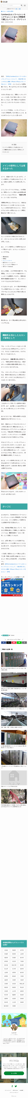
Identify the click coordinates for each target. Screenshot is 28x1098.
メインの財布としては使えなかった (13, 147)
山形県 (22, 954)
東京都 (6, 965)
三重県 (22, 976)
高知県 (22, 994)
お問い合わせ (15, 1090)
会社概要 (21, 1090)
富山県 (6, 968)
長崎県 (22, 998)
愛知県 (14, 976)
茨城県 (14, 957)
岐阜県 (22, 972)
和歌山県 (22, 983)
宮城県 (6, 954)
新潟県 (22, 965)
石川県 (14, 968)
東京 (17, 8)
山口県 (14, 991)
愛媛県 (14, 994)
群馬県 (6, 961)
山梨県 (6, 972)
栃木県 (22, 957)
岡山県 (22, 987)
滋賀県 (6, 980)
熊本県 (6, 1002)
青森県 (14, 950)
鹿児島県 (6, 1006)
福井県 (22, 968)
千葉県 (22, 961)
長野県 (14, 972)
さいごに (6, 152)
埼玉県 (14, 961)
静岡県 (6, 976)
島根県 (14, 987)
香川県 (6, 994)
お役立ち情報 (5, 635)
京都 (20, 8)
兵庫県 (6, 983)
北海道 (6, 950)
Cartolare (12, 635)
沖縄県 (14, 1006)
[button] (3, 642)
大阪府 (22, 980)
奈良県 (14, 983)
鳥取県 (6, 987)
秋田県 (14, 954)
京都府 (14, 980)
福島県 (6, 957)
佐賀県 (14, 998)
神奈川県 (14, 965)
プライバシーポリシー (14, 1092)
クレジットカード (7, 260)
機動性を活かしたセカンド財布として (14, 149)
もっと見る (14, 1073)
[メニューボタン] (24, 5)
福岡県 (6, 998)
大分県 (14, 1002)
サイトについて (8, 1090)
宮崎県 (22, 1002)
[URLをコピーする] (24, 642)
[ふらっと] (4, 1)
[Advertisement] (14, 59)
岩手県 (22, 950)
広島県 (6, 991)
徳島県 (22, 991)
